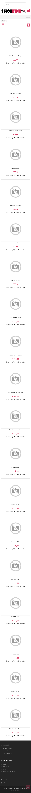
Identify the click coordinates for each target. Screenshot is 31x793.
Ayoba (17, 788)
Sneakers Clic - (15, 467)
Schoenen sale (7, 756)
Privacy (5, 769)
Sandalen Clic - (15, 168)
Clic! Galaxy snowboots (15, 392)
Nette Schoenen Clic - (15, 430)
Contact (5, 764)
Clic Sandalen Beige (15, 56)
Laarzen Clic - (15, 579)
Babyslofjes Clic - (15, 93)
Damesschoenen (7, 748)
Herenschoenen (7, 751)
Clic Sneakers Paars (15, 729)
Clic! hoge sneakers (15, 355)
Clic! (3, 21)
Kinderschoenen (7, 753)
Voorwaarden (6, 766)
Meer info (21, 63)
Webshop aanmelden (9, 771)
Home (28, 17)
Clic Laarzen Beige (15, 317)
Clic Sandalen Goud (15, 130)
